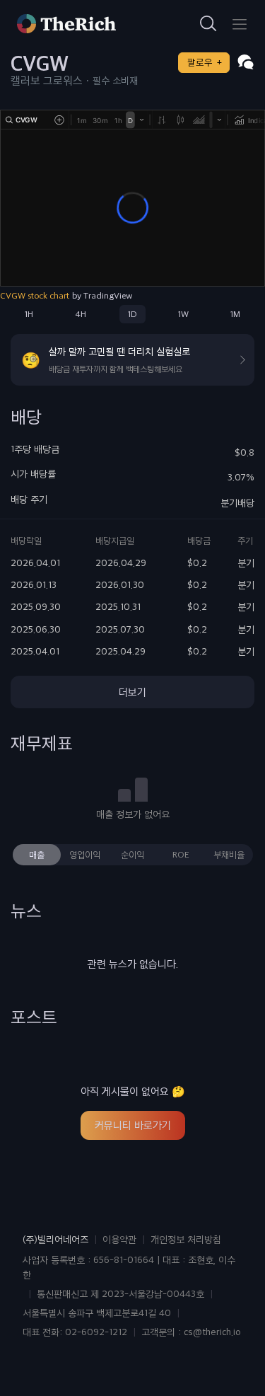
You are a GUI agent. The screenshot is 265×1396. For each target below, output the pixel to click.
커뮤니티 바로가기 (133, 1125)
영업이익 (84, 854)
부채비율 (229, 854)
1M (235, 314)
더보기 (132, 692)
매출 (37, 854)
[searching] (208, 24)
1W (183, 314)
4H (80, 314)
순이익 (132, 854)
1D (132, 314)
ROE (180, 854)
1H (29, 314)
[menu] (239, 24)
